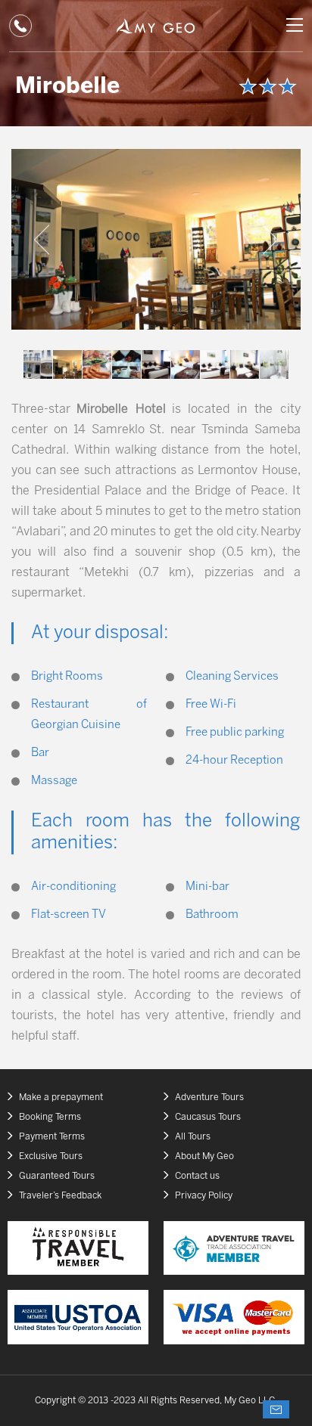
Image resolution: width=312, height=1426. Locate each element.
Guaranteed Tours (57, 1176)
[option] (156, 239)
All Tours (193, 1137)
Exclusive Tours (51, 1156)
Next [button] (270, 240)
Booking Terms (50, 1117)
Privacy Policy (203, 1196)
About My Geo (204, 1156)
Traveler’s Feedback (60, 1196)
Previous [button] (41, 240)
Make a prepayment (61, 1097)
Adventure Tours (209, 1097)
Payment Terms (52, 1137)
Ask (276, 1409)
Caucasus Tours (208, 1117)
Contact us (197, 1176)
